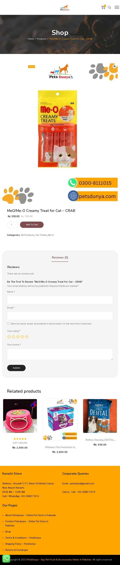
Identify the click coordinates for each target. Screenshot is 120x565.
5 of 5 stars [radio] (27, 337)
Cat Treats (41, 235)
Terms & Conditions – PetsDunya (23, 537)
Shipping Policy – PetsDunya (20, 543)
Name (11, 292)
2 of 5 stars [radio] (13, 337)
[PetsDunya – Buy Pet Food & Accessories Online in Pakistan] (64, 7)
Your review (14, 344)
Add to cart (32, 224)
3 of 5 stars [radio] (18, 337)
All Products (27, 235)
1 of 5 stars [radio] (9, 337)
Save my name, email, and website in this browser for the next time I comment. (51, 323)
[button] (115, 66)
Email (11, 308)
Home (31, 38)
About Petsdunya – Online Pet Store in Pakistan (30, 515)
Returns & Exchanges (16, 550)
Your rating (13, 331)
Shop (8, 531)
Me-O (51, 235)
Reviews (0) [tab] (60, 257)
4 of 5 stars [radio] (22, 337)
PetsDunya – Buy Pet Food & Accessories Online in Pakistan (59, 559)
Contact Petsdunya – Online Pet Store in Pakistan (26, 523)
